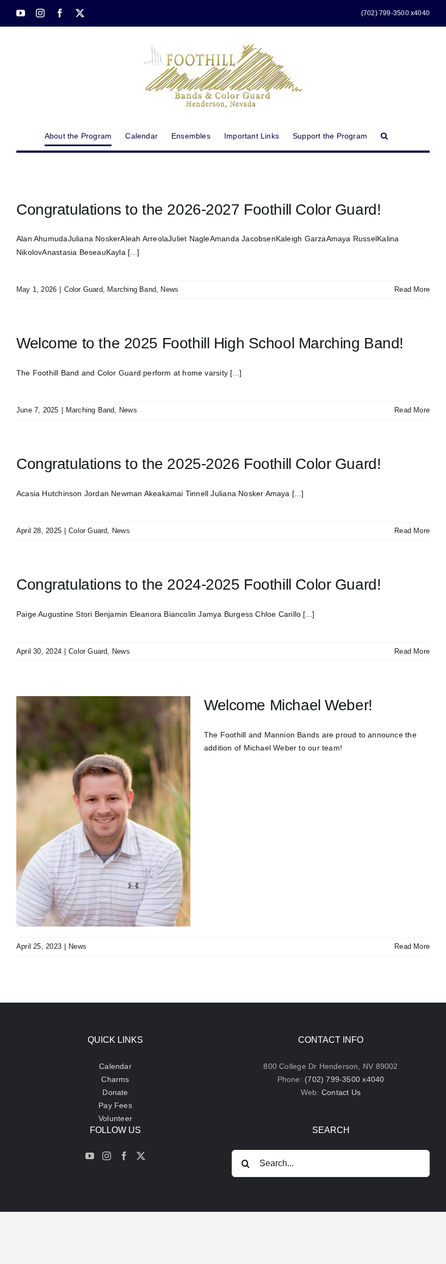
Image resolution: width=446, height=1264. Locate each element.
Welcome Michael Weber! (288, 705)
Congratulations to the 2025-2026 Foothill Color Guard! (198, 463)
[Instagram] (106, 1156)
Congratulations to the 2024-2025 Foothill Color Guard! (198, 584)
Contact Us (341, 1092)
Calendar (115, 1066)
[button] (384, 136)
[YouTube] (89, 1156)
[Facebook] (124, 1156)
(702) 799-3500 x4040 (344, 1079)
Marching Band (131, 289)
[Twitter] (141, 1156)
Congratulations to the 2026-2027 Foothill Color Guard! (198, 209)
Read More (412, 289)
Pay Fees (115, 1105)
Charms (115, 1079)
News (169, 289)
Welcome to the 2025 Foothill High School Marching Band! (210, 343)
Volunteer (115, 1118)
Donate (115, 1092)
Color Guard (83, 289)
